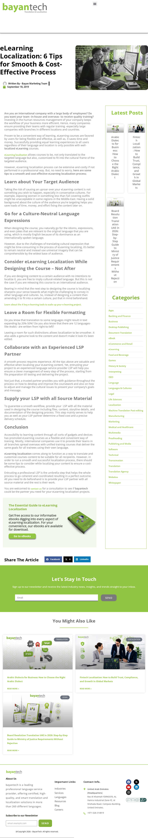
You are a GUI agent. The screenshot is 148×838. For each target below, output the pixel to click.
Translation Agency (118, 471)
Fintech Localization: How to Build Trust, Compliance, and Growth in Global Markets (136, 162)
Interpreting (115, 371)
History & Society (117, 366)
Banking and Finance (120, 316)
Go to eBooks (22, 536)
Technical (113, 454)
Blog (57, 805)
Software (113, 449)
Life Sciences (115, 399)
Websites (113, 477)
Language (114, 382)
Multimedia (115, 432)
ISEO (111, 377)
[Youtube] (128, 787)
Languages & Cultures (120, 388)
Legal (111, 393)
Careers (59, 809)
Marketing (114, 421)
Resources (60, 801)
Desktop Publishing (119, 327)
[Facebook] (128, 782)
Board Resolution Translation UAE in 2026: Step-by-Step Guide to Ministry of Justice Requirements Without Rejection (115, 246)
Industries (60, 788)
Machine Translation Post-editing (126, 410)
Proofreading (115, 438)
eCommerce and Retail (120, 343)
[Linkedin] (136, 787)
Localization (115, 404)
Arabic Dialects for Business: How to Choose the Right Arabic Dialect (115, 157)
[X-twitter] (136, 782)
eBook (112, 338)
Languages (60, 797)
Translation (114, 466)
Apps (111, 310)
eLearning (114, 349)
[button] (94, 3)
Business (113, 321)
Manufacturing (116, 415)
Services (59, 793)
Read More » (13, 689)
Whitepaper (115, 482)
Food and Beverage (119, 354)
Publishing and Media (120, 443)
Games (112, 360)
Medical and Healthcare (121, 427)
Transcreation (116, 460)
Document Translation (120, 332)
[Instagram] (128, 792)
